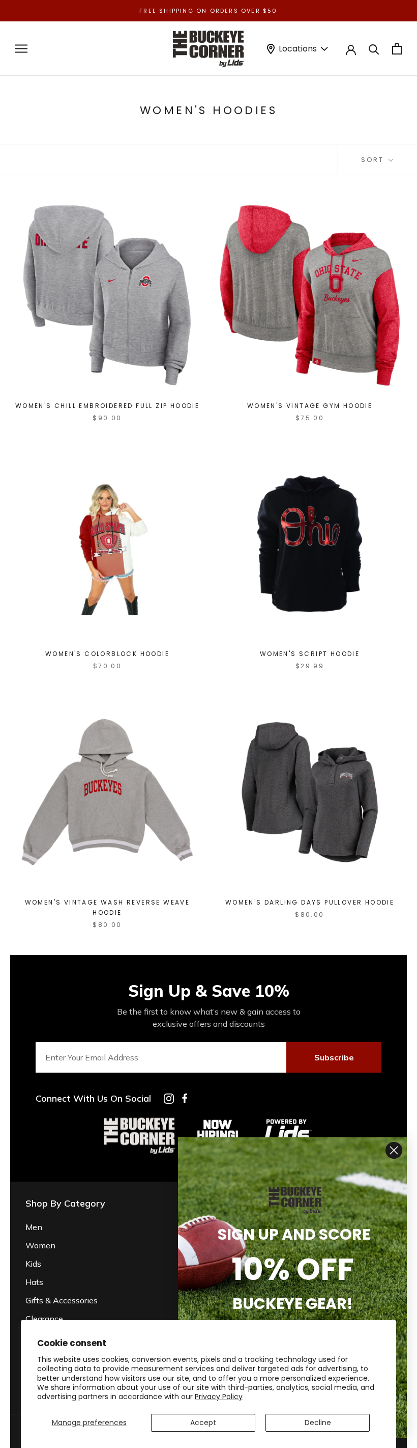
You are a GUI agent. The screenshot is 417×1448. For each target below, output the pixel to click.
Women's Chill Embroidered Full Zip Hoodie (107, 405)
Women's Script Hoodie (310, 653)
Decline (318, 1422)
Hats (34, 1282)
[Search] (374, 48)
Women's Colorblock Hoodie (107, 653)
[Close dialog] (394, 1150)
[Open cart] (397, 48)
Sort (373, 160)
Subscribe (334, 1057)
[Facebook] (184, 1098)
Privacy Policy (219, 1396)
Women (40, 1245)
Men (33, 1227)
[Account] (351, 49)
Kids (33, 1264)
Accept (203, 1422)
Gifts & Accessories (61, 1300)
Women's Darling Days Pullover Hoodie (309, 902)
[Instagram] (169, 1099)
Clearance (44, 1319)
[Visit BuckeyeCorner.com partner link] (218, 1121)
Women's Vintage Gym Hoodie (309, 405)
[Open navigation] (21, 48)
